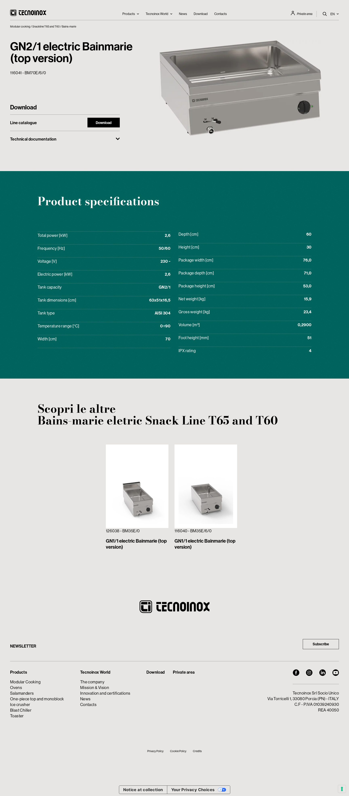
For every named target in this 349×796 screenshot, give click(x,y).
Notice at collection (143, 789)
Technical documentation (33, 139)
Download (201, 14)
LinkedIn (322, 672)
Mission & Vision (94, 687)
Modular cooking (20, 26)
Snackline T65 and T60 (46, 26)
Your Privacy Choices (193, 789)
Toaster (17, 715)
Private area (304, 14)
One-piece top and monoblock (37, 698)
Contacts (220, 14)
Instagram (309, 672)
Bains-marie (69, 26)
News (183, 14)
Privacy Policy (155, 751)
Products (128, 14)
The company (92, 681)
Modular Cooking (25, 681)
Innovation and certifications (105, 693)
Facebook (296, 672)
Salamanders (22, 693)
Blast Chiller (21, 710)
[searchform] (325, 14)
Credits (197, 751)
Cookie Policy (178, 751)
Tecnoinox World (157, 14)
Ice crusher (20, 704)
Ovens (16, 687)
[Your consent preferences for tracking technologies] (342, 789)
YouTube (335, 672)
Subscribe (321, 644)
